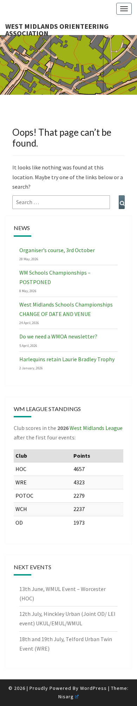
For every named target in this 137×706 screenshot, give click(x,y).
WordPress (93, 688)
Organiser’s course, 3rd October (57, 250)
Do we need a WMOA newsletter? (58, 336)
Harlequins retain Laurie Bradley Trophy (67, 359)
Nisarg (66, 696)
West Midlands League (96, 427)
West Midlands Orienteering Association (57, 28)
